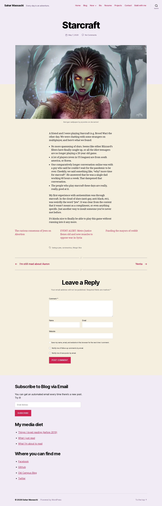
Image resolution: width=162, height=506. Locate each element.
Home (78, 5)
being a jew (56, 248)
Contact (128, 5)
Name (51, 321)
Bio (100, 5)
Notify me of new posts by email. (64, 353)
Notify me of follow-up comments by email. (68, 348)
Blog (85, 5)
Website (52, 331)
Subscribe (23, 413)
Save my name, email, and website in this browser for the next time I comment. (80, 343)
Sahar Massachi (13, 5)
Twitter (21, 478)
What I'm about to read (30, 443)
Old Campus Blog (27, 472)
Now (92, 5)
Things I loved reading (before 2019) (37, 432)
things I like (77, 248)
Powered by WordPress (50, 500)
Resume (108, 5)
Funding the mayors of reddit (122, 230)
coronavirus (67, 248)
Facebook (23, 461)
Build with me (140, 5)
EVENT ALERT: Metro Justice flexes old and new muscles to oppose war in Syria (76, 234)
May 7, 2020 (73, 35)
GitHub (22, 467)
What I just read (26, 438)
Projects (118, 5)
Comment (53, 299)
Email (84, 321)
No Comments (91, 35)
